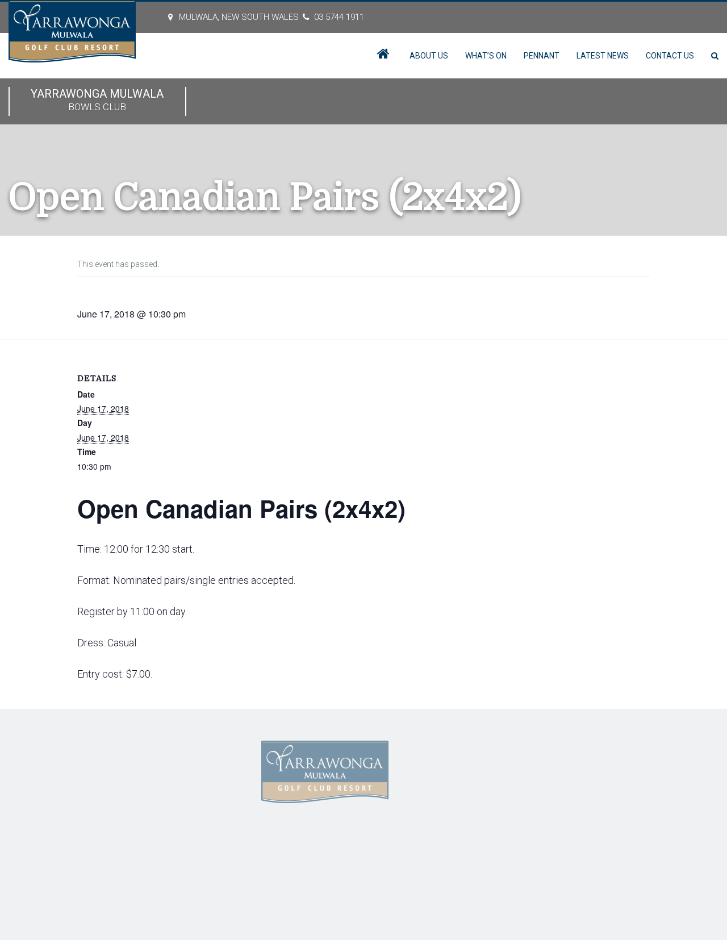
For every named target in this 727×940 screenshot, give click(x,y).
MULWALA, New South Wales (239, 17)
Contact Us (670, 55)
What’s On (486, 55)
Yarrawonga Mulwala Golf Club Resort (183, 863)
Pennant (541, 55)
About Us (429, 55)
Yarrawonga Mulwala (97, 99)
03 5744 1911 (339, 17)
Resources (166, 800)
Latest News (602, 55)
